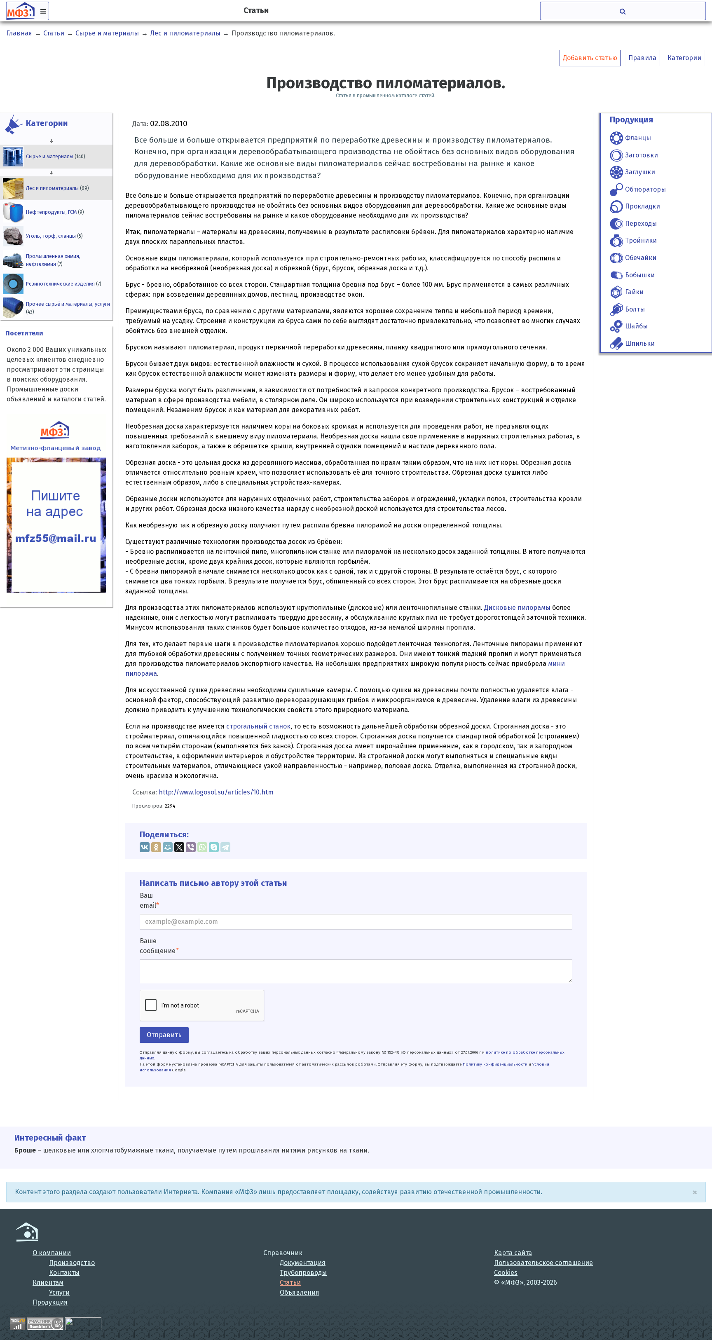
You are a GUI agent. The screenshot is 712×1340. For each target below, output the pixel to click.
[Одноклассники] (156, 847)
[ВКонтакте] (145, 847)
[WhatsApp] (202, 847)
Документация (303, 1263)
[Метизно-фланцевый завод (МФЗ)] (27, 1232)
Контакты (64, 1273)
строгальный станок (258, 726)
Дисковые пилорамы (517, 607)
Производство (72, 1263)
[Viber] (191, 847)
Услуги (59, 1292)
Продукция (50, 1302)
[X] (179, 847)
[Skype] (214, 847)
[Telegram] (225, 847)
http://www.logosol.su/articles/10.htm (216, 792)
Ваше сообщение (158, 946)
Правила (642, 58)
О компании (52, 1253)
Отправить (164, 1035)
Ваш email (148, 900)
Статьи (290, 1282)
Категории (684, 58)
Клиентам (48, 1282)
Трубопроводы (303, 1273)
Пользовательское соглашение (543, 1263)
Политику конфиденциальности (495, 1064)
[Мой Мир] (168, 847)
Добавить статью (590, 58)
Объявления (299, 1292)
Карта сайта (513, 1253)
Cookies (506, 1273)
